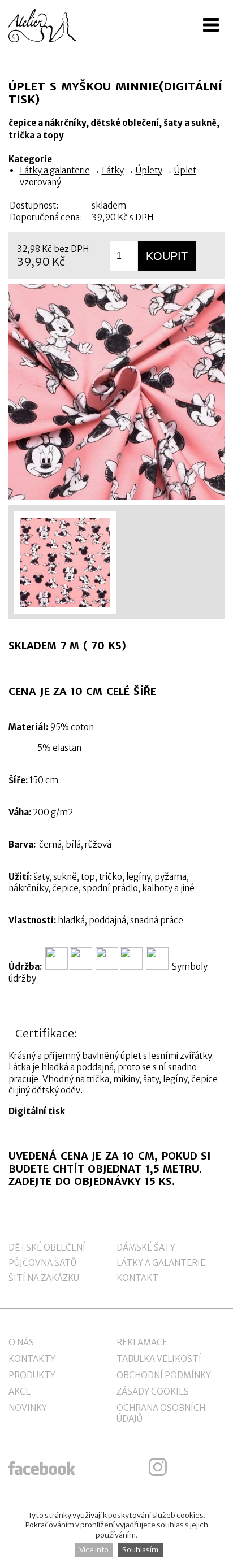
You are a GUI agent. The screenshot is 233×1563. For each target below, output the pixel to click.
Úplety (149, 170)
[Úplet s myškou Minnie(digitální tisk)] (116, 392)
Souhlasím (140, 1550)
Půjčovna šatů (42, 1262)
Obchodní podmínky (163, 1375)
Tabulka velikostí (158, 1358)
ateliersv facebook (41, 1467)
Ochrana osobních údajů (160, 1413)
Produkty (31, 1375)
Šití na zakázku (43, 1278)
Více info (94, 1550)
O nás (21, 1342)
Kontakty (31, 1358)
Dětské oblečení (46, 1247)
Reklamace (141, 1342)
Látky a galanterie (55, 170)
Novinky (27, 1408)
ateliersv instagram (158, 1467)
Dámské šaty (145, 1247)
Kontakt (137, 1278)
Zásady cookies (152, 1391)
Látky (113, 170)
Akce (19, 1391)
